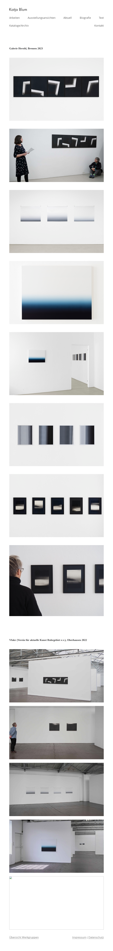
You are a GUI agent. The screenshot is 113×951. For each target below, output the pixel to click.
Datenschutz (96, 937)
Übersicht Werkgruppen (24, 937)
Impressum (79, 937)
